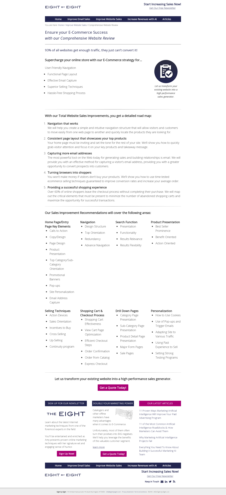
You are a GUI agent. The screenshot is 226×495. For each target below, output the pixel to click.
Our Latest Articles (160, 403)
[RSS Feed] (174, 481)
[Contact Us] (162, 481)
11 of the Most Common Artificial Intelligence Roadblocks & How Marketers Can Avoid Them (157, 427)
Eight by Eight (63, 7)
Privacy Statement (128, 492)
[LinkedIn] (166, 481)
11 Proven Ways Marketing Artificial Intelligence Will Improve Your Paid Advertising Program (158, 414)
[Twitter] (170, 481)
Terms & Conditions (140, 492)
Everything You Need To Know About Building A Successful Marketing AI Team (159, 451)
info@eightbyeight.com (113, 492)
